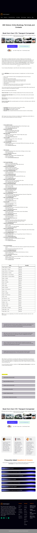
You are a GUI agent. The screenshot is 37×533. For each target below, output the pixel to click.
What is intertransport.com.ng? (8, 468)
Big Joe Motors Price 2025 (8, 389)
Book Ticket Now (12, 46)
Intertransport (6, 14)
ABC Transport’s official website (24, 364)
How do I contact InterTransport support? (10, 486)
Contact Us (20, 516)
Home (2, 17)
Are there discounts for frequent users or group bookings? (12, 490)
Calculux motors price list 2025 (9, 385)
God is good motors (22, 62)
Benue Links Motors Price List (9, 381)
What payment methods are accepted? (9, 479)
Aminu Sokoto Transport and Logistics (10, 397)
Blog (19, 514)
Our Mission (20, 512)
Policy (19, 507)
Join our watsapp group (24, 46)
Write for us (26, 521)
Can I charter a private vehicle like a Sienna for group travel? (13, 475)
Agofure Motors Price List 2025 (9, 377)
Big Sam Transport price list (8, 393)
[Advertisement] (18, 6)
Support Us (20, 517)
